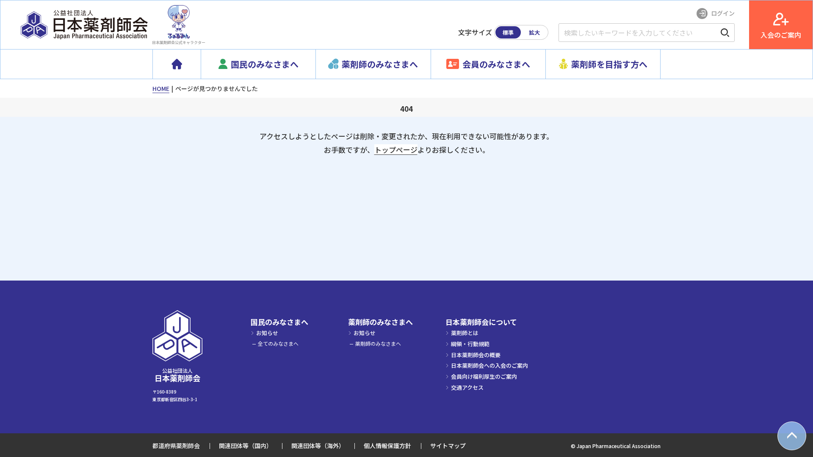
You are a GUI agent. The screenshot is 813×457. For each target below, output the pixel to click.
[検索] (724, 33)
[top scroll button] (791, 435)
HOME (160, 88)
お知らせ (267, 333)
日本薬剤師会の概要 (476, 355)
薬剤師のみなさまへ (380, 322)
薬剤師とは (464, 333)
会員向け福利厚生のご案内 (484, 376)
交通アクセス (467, 387)
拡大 (534, 32)
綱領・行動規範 (470, 344)
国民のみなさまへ (279, 322)
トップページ (396, 149)
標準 (508, 32)
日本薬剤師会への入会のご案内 (489, 365)
